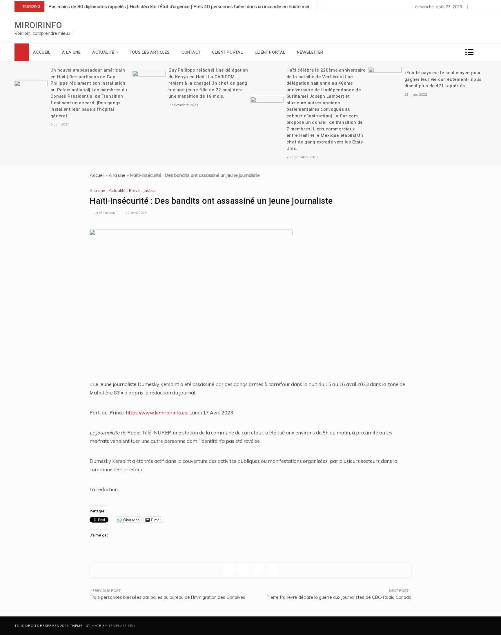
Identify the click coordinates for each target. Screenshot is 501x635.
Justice (149, 190)
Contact (191, 52)
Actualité (103, 52)
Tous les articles (150, 52)
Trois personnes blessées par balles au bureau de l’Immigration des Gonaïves (167, 597)
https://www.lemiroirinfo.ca (156, 413)
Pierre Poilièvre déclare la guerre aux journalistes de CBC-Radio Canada (338, 597)
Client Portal (227, 52)
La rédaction (104, 212)
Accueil (41, 52)
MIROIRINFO (38, 25)
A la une (71, 52)
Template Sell (122, 626)
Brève (134, 190)
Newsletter (310, 52)
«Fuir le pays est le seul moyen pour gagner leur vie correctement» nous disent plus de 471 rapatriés (442, 79)
